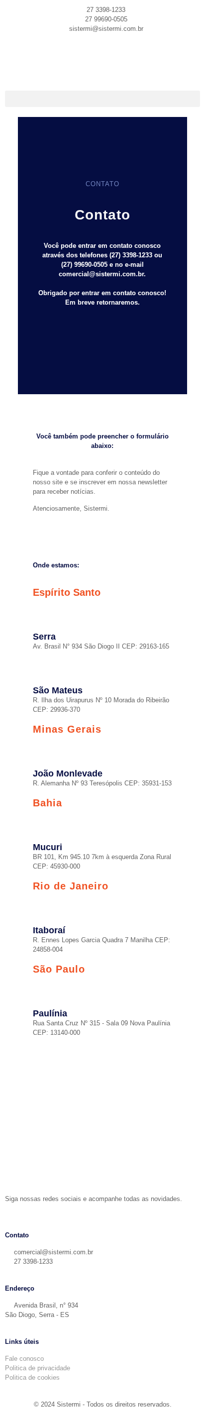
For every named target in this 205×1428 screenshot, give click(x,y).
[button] (102, 99)
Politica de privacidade (37, 1368)
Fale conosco (24, 1358)
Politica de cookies (32, 1377)
